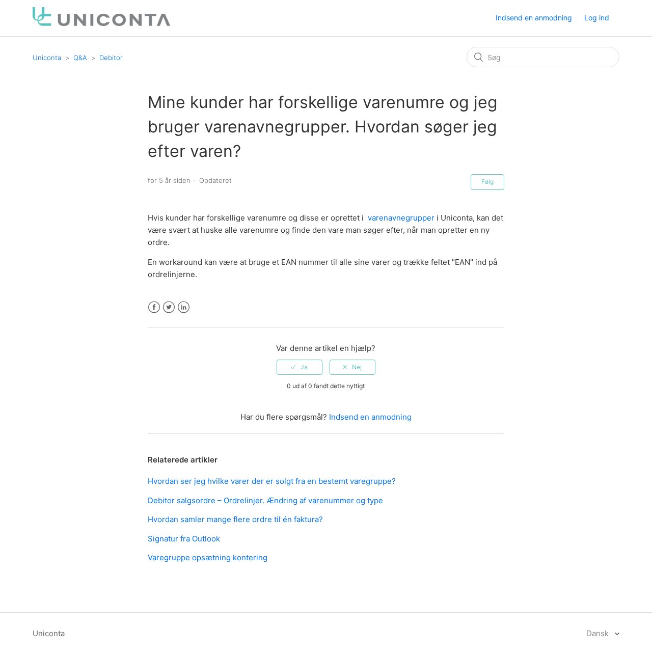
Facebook (154, 307)
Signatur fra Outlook (184, 538)
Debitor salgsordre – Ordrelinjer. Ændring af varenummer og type (265, 500)
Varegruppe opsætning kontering (207, 557)
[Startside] (101, 23)
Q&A (80, 57)
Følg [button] (487, 181)
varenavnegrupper (401, 218)
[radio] (299, 367)
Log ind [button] (596, 17)
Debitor (111, 57)
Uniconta (47, 57)
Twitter (168, 307)
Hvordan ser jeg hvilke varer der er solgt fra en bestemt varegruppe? (272, 481)
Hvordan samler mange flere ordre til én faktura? (235, 519)
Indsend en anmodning (534, 17)
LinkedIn (183, 307)
